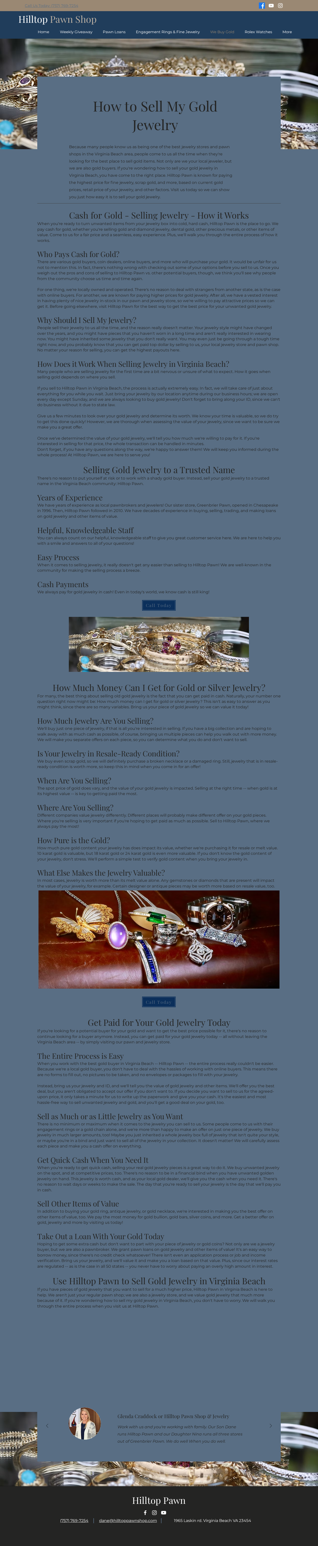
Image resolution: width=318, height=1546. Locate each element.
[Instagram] (280, 5)
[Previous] (47, 1426)
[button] (258, 32)
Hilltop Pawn (159, 1500)
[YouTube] (271, 5)
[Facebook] (262, 5)
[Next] (271, 1426)
